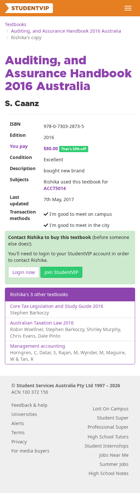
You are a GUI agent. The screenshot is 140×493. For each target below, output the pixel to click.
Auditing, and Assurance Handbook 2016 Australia (66, 31)
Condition (21, 157)
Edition (18, 135)
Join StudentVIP (61, 272)
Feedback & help (29, 405)
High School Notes (109, 473)
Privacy (19, 441)
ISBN (15, 124)
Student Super (113, 418)
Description (22, 168)
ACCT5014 (55, 188)
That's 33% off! (73, 149)
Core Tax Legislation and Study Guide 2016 (56, 306)
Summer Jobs (114, 464)
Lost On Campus (111, 409)
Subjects (19, 179)
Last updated (19, 200)
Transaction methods (23, 215)
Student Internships (107, 446)
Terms (18, 432)
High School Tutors (108, 437)
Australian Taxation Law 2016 (42, 323)
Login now (23, 272)
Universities (24, 414)
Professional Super (108, 427)
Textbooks (15, 24)
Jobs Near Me (114, 455)
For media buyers (30, 451)
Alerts (17, 423)
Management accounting (37, 346)
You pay (19, 146)
